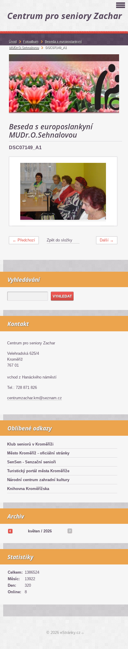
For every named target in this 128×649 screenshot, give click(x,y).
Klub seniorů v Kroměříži (30, 444)
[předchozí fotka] (19, 191)
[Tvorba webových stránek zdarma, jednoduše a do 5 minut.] (83, 633)
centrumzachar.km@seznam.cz (34, 398)
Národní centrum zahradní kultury (38, 480)
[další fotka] (107, 191)
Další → (107, 240)
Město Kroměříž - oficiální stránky (38, 453)
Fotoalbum (30, 41)
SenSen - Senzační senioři (31, 462)
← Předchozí (24, 240)
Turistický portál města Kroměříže (38, 471)
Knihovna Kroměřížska (28, 488)
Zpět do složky (59, 240)
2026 (47, 531)
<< (10, 531)
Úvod (13, 41)
